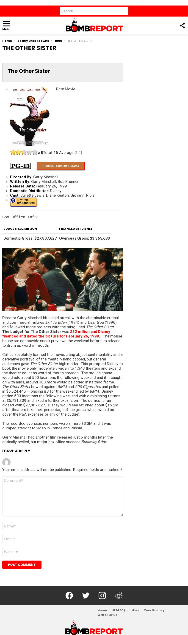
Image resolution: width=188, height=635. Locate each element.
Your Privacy (154, 610)
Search (123, 12)
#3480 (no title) (125, 610)
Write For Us (107, 615)
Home (102, 610)
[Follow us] (182, 25)
